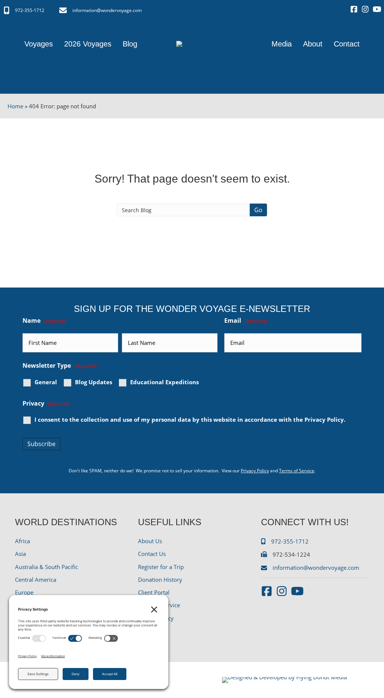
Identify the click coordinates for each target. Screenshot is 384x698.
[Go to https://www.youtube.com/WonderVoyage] (376, 10)
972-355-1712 (29, 10)
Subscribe (41, 444)
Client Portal (154, 592)
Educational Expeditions (164, 382)
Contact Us (152, 553)
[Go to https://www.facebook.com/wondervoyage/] (354, 10)
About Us (150, 541)
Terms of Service (296, 470)
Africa (22, 541)
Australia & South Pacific (46, 567)
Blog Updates (93, 382)
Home (15, 106)
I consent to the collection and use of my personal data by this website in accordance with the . (189, 419)
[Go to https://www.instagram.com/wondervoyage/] (365, 10)
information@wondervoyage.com (107, 10)
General (45, 382)
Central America (35, 579)
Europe (24, 592)
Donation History (160, 579)
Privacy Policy (324, 419)
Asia (20, 553)
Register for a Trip (161, 567)
